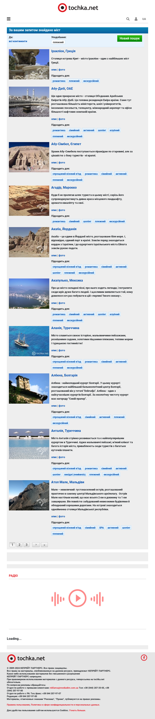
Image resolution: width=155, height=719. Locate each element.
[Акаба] (29, 242)
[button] (136, 19)
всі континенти (18, 41)
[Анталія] (29, 444)
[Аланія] (29, 341)
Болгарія (71, 375)
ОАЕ (70, 88)
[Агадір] (29, 201)
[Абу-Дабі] (29, 102)
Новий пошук (130, 38)
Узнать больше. (77, 710)
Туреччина (71, 328)
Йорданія (69, 229)
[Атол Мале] (29, 495)
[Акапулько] (29, 293)
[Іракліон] (29, 64)
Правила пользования (18, 704)
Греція (70, 51)
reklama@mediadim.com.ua (64, 688)
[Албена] (29, 388)
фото (62, 69)
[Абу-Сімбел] (29, 157)
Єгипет (75, 144)
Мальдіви (76, 482)
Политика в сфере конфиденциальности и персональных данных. (65, 704)
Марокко (70, 187)
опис (54, 69)
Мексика (76, 280)
